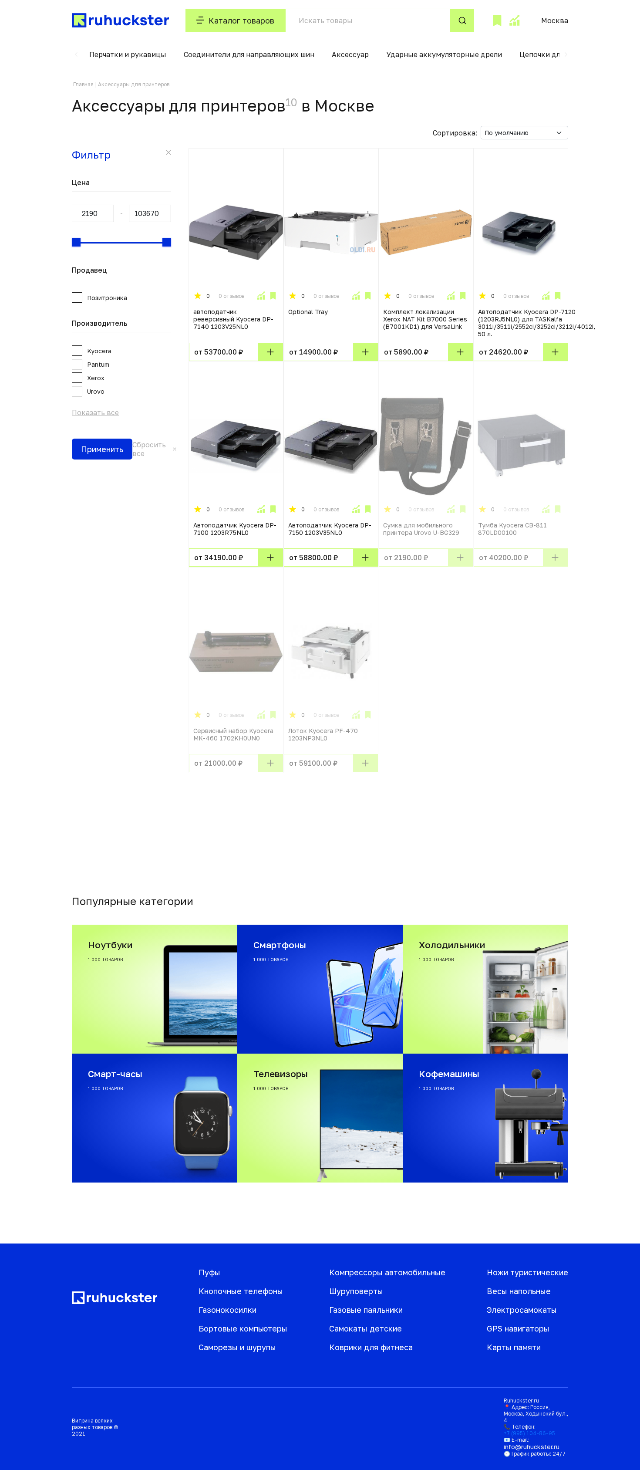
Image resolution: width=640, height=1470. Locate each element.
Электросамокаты (522, 1310)
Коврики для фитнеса (371, 1347)
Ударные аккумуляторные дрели (444, 54)
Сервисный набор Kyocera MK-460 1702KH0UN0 (233, 734)
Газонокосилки (227, 1310)
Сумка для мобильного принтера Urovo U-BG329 (421, 528)
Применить (102, 449)
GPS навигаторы (518, 1328)
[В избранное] (273, 295)
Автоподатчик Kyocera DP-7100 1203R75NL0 (234, 528)
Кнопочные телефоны (241, 1291)
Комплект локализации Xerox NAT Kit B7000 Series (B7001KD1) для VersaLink (425, 319)
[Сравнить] (261, 296)
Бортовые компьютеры (243, 1328)
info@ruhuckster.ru (531, 1446)
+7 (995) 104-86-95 (529, 1433)
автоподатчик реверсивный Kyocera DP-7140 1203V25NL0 (233, 319)
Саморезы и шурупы (237, 1347)
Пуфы (209, 1272)
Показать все (95, 412)
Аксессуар (350, 54)
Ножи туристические (527, 1272)
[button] (76, 54)
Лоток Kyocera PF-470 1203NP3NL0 (323, 734)
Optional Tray (308, 311)
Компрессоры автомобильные (387, 1272)
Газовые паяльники (366, 1310)
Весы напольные (519, 1291)
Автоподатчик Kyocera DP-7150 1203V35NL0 (329, 528)
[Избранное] (497, 20)
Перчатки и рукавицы (127, 54)
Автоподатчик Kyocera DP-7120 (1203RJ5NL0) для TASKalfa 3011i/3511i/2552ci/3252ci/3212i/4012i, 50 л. (536, 323)
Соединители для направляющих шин (249, 54)
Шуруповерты (356, 1291)
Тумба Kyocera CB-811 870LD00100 (512, 528)
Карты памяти (514, 1347)
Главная (83, 84)
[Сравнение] (514, 20)
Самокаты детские (365, 1328)
